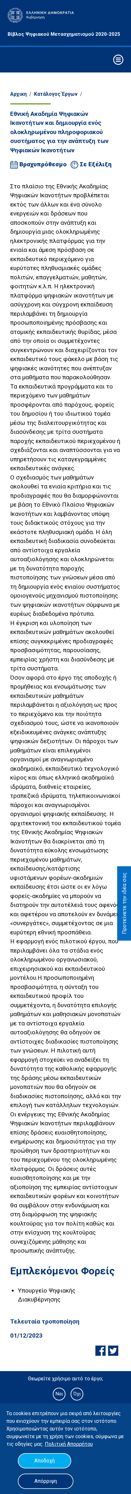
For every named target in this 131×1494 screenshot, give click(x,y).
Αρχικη (18, 94)
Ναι (59, 1394)
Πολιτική (56, 1444)
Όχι (77, 1394)
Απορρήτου (80, 1444)
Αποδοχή (44, 1461)
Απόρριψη (45, 1481)
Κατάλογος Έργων (56, 94)
